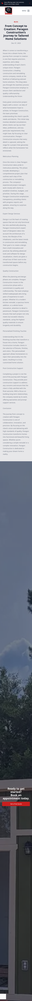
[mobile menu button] (28, 11)
